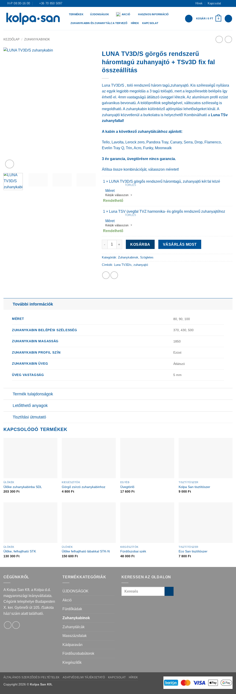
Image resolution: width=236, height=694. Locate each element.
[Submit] (169, 591)
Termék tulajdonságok (33, 394)
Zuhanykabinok (37, 39)
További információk (33, 304)
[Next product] (219, 39)
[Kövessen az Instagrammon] (230, 3)
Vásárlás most (180, 244)
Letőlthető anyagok (30, 405)
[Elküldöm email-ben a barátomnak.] (114, 275)
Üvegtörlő (127, 487)
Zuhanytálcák (73, 627)
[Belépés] (188, 18)
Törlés (130, 185)
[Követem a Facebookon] (225, 3)
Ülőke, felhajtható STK (19, 551)
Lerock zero (135, 142)
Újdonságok (99, 14)
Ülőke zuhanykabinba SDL (22, 487)
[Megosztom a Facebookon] (106, 275)
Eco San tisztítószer (193, 551)
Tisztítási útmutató (29, 417)
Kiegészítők (72, 662)
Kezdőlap (11, 39)
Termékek (76, 14)
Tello (106, 142)
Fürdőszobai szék (133, 551)
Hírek (199, 3)
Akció (126, 14)
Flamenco (212, 142)
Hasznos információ (153, 14)
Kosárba (140, 244)
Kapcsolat (214, 3)
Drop (199, 142)
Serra (188, 142)
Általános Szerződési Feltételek (31, 677)
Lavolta (118, 142)
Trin (129, 148)
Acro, (138, 148)
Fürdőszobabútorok (78, 653)
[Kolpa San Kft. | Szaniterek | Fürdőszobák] (32, 18)
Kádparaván (72, 645)
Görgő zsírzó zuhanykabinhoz (83, 487)
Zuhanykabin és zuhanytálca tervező (99, 23)
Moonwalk (163, 148)
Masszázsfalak (74, 636)
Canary (176, 142)
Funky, (148, 148)
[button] (208, 18)
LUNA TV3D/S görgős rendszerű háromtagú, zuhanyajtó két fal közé (164, 181)
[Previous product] (228, 39)
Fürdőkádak (72, 609)
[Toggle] (7, 304)
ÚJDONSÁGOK (75, 591)
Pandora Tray (157, 142)
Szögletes (146, 257)
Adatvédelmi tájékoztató (84, 677)
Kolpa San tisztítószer (194, 487)
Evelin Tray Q (113, 148)
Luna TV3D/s (123, 265)
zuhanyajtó (140, 265)
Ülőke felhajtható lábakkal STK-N (86, 551)
